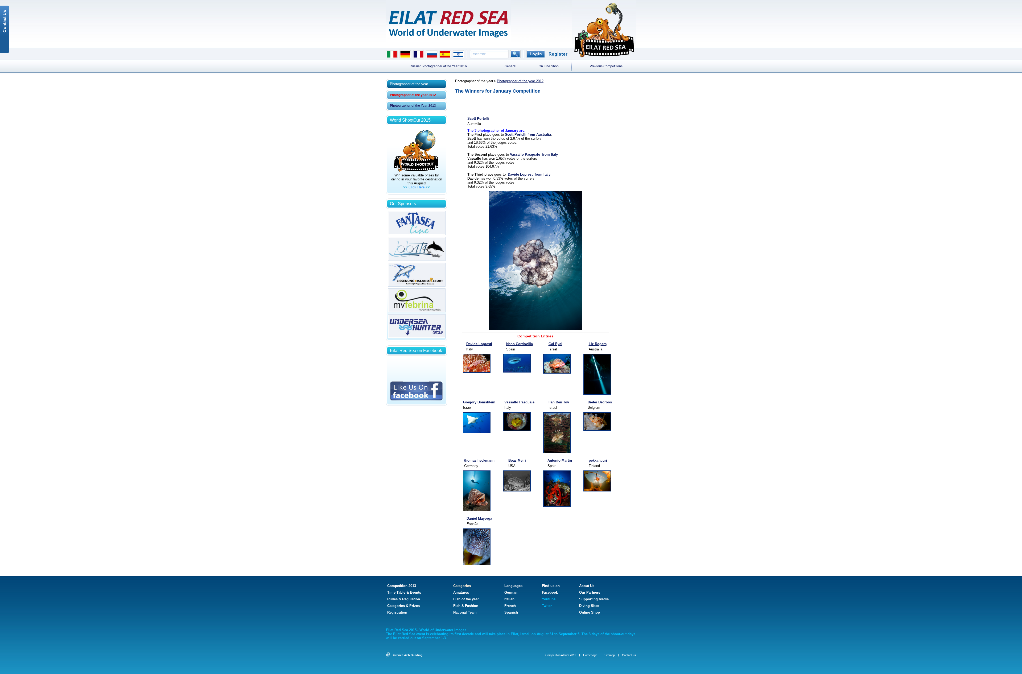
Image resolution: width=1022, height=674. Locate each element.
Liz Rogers (598, 344)
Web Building (413, 655)
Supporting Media (594, 599)
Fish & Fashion (465, 606)
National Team (465, 612)
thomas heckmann (479, 460)
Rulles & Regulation (403, 599)
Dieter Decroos (600, 402)
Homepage (590, 655)
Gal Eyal (555, 344)
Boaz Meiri (517, 460)
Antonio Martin (559, 460)
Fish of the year (466, 599)
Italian (509, 599)
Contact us (629, 655)
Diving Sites (589, 606)
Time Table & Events (404, 592)
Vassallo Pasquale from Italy (534, 154)
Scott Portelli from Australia (528, 135)
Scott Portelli (478, 119)
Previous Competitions (606, 66)
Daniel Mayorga (479, 518)
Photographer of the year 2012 (413, 95)
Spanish (511, 612)
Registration (397, 612)
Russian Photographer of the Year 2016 (438, 66)
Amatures (461, 592)
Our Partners (589, 592)
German (510, 592)
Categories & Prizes (403, 606)
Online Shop (589, 612)
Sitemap (609, 655)
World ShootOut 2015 (410, 120)
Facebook (550, 592)
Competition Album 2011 (560, 655)
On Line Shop (549, 66)
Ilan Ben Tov (559, 402)
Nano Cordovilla (519, 344)
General (510, 66)
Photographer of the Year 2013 (413, 105)
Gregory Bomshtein (479, 402)
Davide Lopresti (479, 344)
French (510, 606)
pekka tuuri (598, 460)
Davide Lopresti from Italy (529, 174)
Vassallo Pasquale (519, 402)
